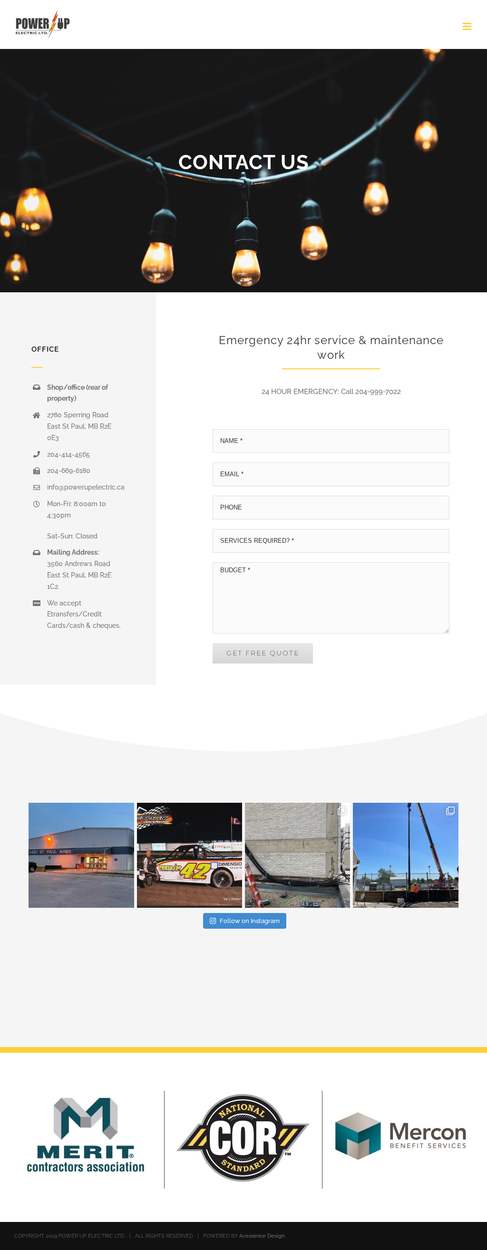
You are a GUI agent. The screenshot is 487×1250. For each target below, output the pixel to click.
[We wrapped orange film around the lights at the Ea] (81, 855)
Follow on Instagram (250, 920)
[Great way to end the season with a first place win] (189, 855)
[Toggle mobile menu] (468, 26)
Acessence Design (261, 1236)
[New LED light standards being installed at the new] (405, 855)
